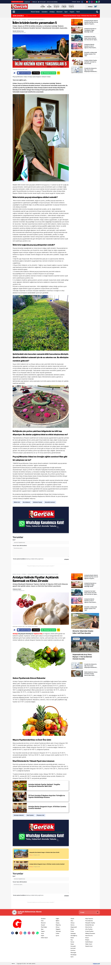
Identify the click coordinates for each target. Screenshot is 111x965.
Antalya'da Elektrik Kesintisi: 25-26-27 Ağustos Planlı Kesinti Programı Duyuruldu (90, 46)
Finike (72, 931)
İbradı (72, 937)
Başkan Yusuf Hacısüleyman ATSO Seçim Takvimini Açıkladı (45, 15)
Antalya (24, 19)
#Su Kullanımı (26, 502)
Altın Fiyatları (89, 929)
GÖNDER (66, 559)
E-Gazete (74, 1)
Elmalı (72, 929)
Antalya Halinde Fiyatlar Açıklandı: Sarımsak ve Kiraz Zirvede (90, 62)
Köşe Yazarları (89, 918)
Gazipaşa (73, 933)
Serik (72, 956)
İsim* (14, 540)
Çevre (57, 935)
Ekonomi (43, 923)
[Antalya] (85, 621)
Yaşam (43, 931)
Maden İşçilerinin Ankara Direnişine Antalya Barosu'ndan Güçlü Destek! (90, 673)
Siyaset (43, 925)
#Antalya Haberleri (19, 815)
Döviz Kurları (88, 927)
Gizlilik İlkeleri (89, 942)
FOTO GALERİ (42, 1)
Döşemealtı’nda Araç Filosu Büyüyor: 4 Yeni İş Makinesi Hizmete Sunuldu (82, 657)
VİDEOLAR (34, 1)
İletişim (87, 940)
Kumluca (73, 950)
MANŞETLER (27, 1)
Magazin (58, 929)
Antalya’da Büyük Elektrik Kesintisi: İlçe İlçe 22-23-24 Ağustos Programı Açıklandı (91, 22)
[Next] (98, 16)
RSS (14, 963)
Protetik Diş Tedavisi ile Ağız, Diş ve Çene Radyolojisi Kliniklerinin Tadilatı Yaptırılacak (90, 70)
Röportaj (58, 925)
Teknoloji (58, 931)
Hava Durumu (89, 935)
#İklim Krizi (17, 502)
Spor (42, 929)
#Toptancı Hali (40, 815)
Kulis (42, 920)
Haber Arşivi (88, 944)
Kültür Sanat (44, 937)
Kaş (72, 940)
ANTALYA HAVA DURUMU (52, 1)
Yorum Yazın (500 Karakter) (20, 545)
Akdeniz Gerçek (16, 19)
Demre (72, 925)
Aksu (72, 920)
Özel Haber (44, 927)
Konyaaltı (73, 946)
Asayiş (57, 923)
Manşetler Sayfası (90, 923)
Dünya (57, 927)
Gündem (43, 918)
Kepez (72, 944)
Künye (87, 937)
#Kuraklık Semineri (50, 502)
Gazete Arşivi (89, 946)
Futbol (57, 933)
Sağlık (57, 918)
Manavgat (73, 952)
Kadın (42, 935)
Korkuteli (73, 948)
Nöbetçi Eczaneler (90, 933)
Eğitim (57, 920)
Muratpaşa (73, 954)
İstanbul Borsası (89, 925)
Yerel (42, 933)
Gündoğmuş (74, 935)
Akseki (72, 918)
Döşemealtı (74, 927)
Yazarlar (78, 1)
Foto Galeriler (89, 920)
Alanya (72, 923)
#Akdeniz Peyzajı (37, 502)
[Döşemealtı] (85, 644)
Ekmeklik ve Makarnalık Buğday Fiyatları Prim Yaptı (90, 54)
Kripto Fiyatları (89, 931)
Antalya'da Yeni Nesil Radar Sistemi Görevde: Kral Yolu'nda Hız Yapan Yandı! (90, 38)
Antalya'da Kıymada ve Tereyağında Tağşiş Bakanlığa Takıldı (90, 30)
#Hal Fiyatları (30, 815)
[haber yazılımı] (96, 963)
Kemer (72, 942)
